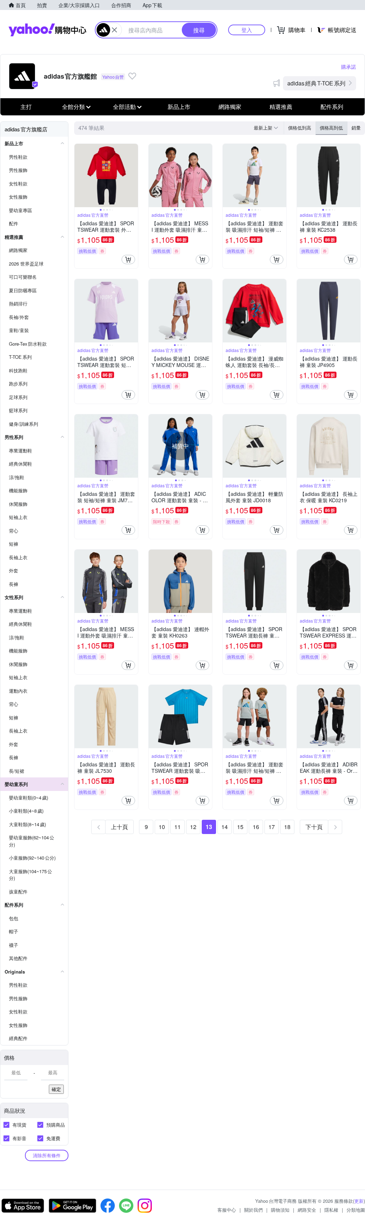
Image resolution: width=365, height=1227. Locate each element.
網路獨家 (230, 107)
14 (224, 827)
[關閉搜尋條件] (114, 30)
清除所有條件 (47, 1155)
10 (162, 827)
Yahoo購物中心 (47, 29)
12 (193, 827)
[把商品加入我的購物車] (128, 259)
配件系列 (331, 107)
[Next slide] (133, 175)
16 (256, 827)
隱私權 (331, 1209)
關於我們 (253, 1209)
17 (271, 827)
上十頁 (119, 827)
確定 (56, 1089)
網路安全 (307, 1209)
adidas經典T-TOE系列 (316, 83)
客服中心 (226, 1209)
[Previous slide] (79, 175)
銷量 (356, 127)
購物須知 (280, 1209)
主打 (26, 107)
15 (240, 827)
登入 (246, 29)
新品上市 (179, 107)
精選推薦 (280, 107)
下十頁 (314, 827)
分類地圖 (355, 1209)
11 (177, 827)
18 (287, 827)
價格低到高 (299, 127)
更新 (359, 1200)
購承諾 (348, 66)
